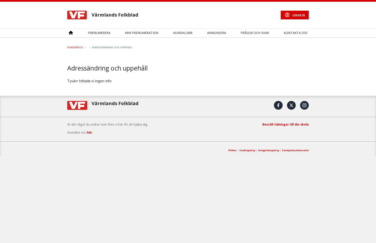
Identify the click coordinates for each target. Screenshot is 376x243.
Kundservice (75, 47)
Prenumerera (99, 33)
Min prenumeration (141, 33)
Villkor (232, 150)
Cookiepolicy (247, 150)
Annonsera (216, 33)
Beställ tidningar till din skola (285, 124)
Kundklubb (182, 33)
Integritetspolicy (268, 150)
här (89, 132)
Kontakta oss (295, 33)
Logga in (298, 15)
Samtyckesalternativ (295, 150)
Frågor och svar (255, 33)
